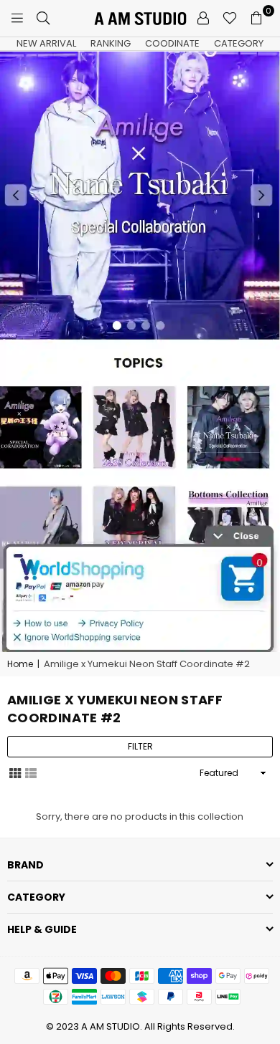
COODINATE (172, 43)
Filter (140, 746)
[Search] (43, 18)
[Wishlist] (229, 18)
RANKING (110, 43)
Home (20, 664)
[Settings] (203, 18)
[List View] (31, 772)
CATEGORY (238, 43)
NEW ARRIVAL (46, 43)
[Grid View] (15, 772)
